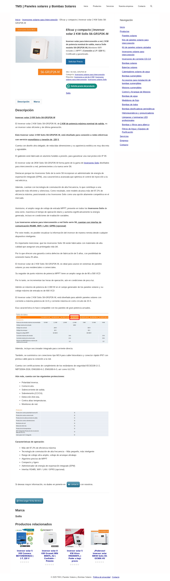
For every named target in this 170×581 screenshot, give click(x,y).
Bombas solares (129, 63)
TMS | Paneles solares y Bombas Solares (45, 6)
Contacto (141, 6)
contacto (75, 484)
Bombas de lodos (130, 104)
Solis (68, 93)
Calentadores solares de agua (136, 72)
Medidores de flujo (130, 100)
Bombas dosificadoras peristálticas (138, 109)
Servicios (110, 6)
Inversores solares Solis (97, 79)
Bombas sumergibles (132, 76)
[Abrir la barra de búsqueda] (151, 6)
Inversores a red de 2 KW (84, 77)
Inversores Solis (91, 163)
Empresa (124, 140)
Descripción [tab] (23, 102)
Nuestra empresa (126, 6)
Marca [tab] (37, 102)
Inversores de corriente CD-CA (136, 59)
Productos (97, 6)
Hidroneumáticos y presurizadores (138, 113)
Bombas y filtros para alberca (135, 124)
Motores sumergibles (132, 87)
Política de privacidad (101, 577)
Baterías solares (129, 67)
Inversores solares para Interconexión (40, 20)
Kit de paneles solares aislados (136, 47)
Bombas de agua (130, 96)
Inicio (86, 6)
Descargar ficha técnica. (30, 501)
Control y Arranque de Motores (136, 92)
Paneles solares (129, 36)
